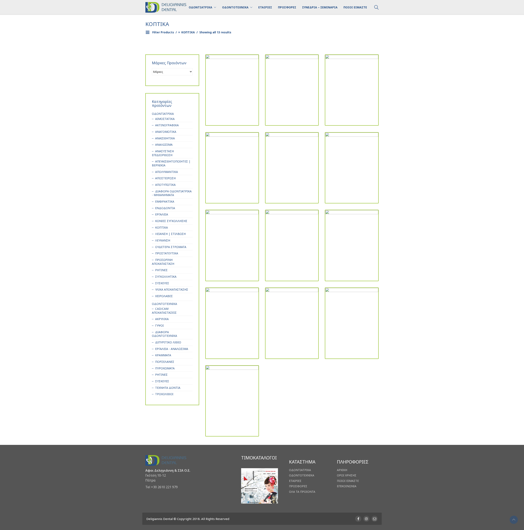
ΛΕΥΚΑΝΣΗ (162, 240)
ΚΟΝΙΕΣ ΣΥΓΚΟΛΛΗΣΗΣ (171, 221)
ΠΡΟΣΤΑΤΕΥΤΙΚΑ (166, 253)
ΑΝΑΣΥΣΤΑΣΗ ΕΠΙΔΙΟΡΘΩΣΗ (163, 153)
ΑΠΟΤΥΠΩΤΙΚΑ (165, 185)
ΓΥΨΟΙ (159, 325)
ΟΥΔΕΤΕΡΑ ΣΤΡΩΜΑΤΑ (170, 247)
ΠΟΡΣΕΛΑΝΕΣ (164, 362)
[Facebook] (358, 519)
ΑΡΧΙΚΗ (342, 470)
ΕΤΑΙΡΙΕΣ (295, 481)
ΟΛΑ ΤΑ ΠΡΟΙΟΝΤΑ (302, 492)
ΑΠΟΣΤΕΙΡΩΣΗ (165, 178)
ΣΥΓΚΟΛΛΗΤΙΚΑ (165, 277)
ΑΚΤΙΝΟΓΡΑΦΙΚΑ (167, 125)
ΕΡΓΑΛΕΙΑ (161, 214)
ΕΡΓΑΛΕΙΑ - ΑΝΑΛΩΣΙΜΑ (171, 349)
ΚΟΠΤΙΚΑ (161, 227)
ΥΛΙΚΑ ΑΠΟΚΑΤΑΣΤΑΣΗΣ (171, 289)
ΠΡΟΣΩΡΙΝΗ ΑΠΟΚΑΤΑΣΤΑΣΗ (163, 262)
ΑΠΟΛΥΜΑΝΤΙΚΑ (166, 172)
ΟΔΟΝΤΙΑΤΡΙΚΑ (163, 114)
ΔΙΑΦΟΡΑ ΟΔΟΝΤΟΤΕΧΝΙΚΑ (164, 334)
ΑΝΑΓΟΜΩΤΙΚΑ (165, 132)
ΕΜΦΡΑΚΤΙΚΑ (164, 201)
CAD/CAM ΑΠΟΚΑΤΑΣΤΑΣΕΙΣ (164, 311)
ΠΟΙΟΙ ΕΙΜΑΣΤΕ (348, 481)
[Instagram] (366, 519)
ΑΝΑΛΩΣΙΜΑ (164, 145)
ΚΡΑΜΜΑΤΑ (163, 355)
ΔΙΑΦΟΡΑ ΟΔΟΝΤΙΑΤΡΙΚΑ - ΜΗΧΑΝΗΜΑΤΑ (172, 193)
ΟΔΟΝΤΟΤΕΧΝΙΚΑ (164, 304)
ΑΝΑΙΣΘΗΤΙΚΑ (165, 138)
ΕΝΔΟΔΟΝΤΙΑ (165, 208)
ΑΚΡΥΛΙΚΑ (162, 319)
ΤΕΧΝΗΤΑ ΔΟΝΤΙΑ (167, 388)
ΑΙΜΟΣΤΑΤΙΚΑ (165, 119)
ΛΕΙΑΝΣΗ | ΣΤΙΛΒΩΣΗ (170, 234)
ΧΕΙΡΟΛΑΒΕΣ (164, 296)
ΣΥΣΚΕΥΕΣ (162, 283)
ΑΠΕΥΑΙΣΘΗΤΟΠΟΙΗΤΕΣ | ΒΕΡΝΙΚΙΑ (171, 163)
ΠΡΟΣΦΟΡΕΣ (298, 486)
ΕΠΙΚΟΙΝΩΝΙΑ (346, 486)
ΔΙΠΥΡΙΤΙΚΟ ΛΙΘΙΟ (168, 342)
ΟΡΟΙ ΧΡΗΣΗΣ (346, 475)
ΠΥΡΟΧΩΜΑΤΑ (165, 368)
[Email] (375, 519)
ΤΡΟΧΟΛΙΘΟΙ (164, 394)
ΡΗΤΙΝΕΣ (161, 270)
